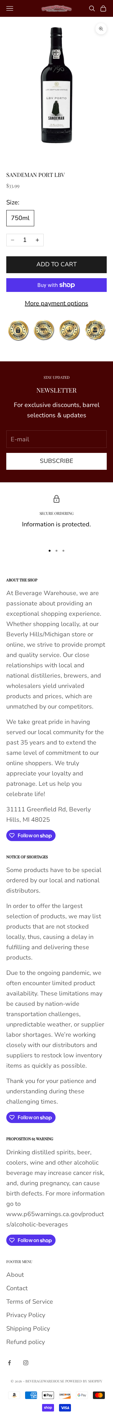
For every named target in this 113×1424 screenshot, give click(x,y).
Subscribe (56, 461)
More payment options (56, 303)
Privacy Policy (25, 1315)
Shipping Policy (28, 1328)
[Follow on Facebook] (9, 1363)
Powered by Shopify (83, 1381)
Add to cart (56, 264)
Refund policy (25, 1342)
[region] (56, 517)
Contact (17, 1288)
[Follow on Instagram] (26, 1363)
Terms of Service (29, 1301)
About (15, 1275)
